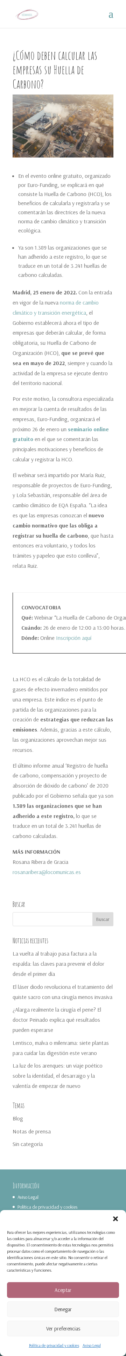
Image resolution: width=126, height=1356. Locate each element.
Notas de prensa (32, 1131)
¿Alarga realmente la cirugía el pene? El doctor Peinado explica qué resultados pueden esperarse (57, 1019)
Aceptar (63, 1290)
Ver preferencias (63, 1328)
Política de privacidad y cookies (54, 1345)
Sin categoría (28, 1143)
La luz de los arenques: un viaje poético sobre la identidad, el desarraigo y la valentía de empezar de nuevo (58, 1075)
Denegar (63, 1309)
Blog (18, 1118)
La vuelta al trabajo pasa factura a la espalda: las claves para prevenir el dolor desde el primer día (58, 963)
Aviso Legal (92, 1345)
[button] (115, 1218)
